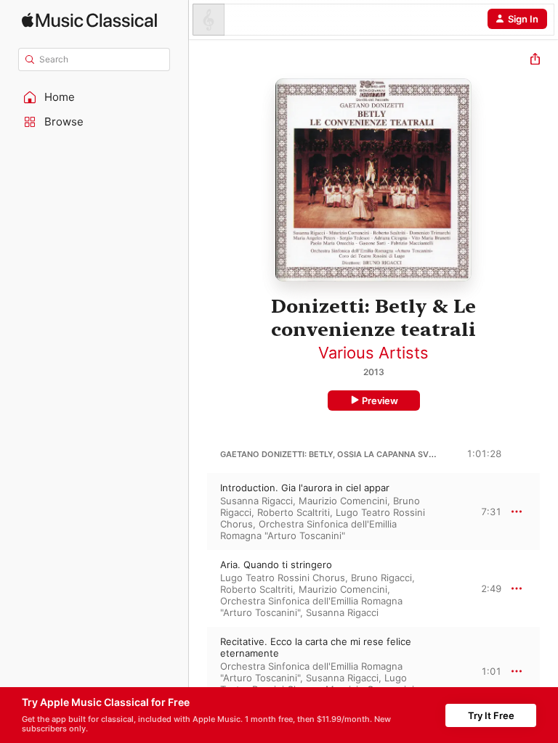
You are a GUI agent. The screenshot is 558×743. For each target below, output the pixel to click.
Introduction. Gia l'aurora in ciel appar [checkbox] (304, 487)
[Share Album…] (535, 60)
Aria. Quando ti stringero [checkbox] (276, 564)
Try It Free (491, 715)
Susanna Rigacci (256, 500)
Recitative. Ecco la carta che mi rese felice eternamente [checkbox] (315, 647)
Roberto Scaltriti (293, 512)
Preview (380, 400)
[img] (89, 20)
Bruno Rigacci (381, 577)
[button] (94, 97)
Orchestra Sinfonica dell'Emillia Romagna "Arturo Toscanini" (308, 529)
